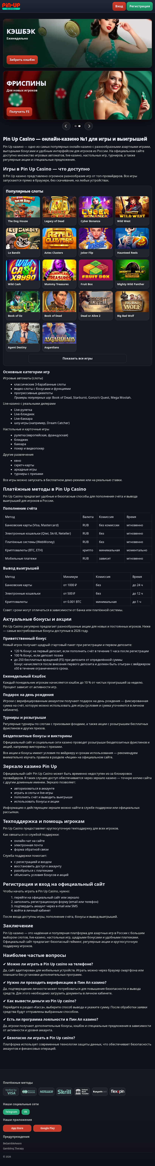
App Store (17, 1128)
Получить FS (19, 112)
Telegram (11, 1111)
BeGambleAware (12, 1143)
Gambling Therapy (13, 1148)
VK (25, 1111)
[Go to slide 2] (79, 126)
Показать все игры (78, 358)
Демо (32, 207)
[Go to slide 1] (75, 126)
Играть (15, 207)
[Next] (88, 126)
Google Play (47, 1128)
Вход (119, 6)
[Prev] (66, 126)
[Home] (11, 6)
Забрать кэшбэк (22, 60)
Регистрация (139, 6)
